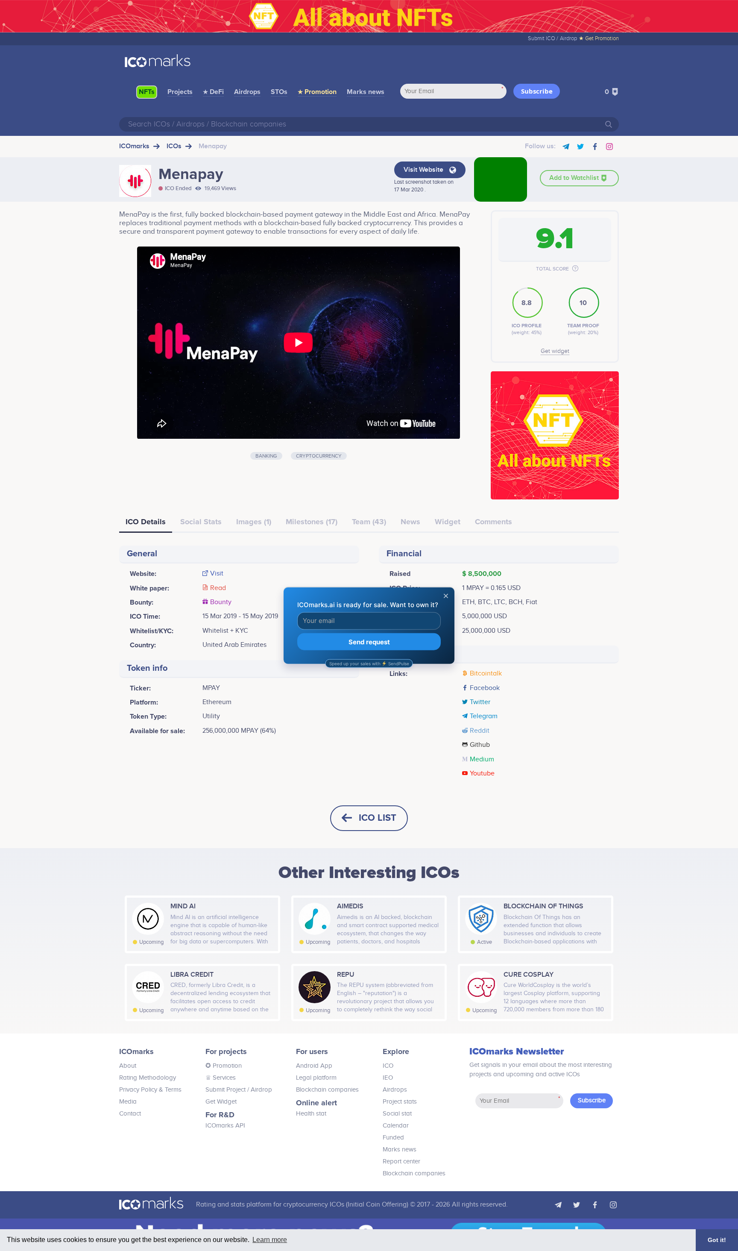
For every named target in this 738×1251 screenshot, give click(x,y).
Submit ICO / (543, 38)
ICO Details (146, 521)
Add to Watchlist (574, 178)
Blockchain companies (327, 1089)
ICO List (377, 818)
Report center (401, 1161)
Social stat (397, 1113)
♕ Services (220, 1077)
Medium (482, 760)
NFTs (147, 92)
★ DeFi (213, 92)
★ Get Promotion (599, 38)
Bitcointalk (486, 674)
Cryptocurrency (319, 456)
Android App (314, 1065)
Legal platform (316, 1077)
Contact (130, 1113)
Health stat (311, 1113)
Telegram (484, 716)
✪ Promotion (223, 1065)
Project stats (400, 1101)
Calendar (396, 1125)
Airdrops (247, 92)
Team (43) (369, 521)
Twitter (480, 702)
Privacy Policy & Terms (150, 1089)
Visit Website (424, 170)
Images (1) (253, 521)
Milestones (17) (311, 521)
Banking (266, 456)
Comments (493, 521)
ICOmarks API (225, 1125)
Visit (216, 574)
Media (128, 1101)
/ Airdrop (259, 1089)
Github (480, 745)
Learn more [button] (269, 1239)
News (410, 521)
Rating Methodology (147, 1077)
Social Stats (201, 521)
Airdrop (568, 38)
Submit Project (225, 1089)
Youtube (482, 774)
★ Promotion (317, 92)
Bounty (220, 602)
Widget (447, 521)
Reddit (479, 731)
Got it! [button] (717, 1239)
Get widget (555, 351)
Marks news (365, 92)
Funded (393, 1137)
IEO (388, 1077)
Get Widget (221, 1101)
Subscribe (537, 91)
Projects (180, 92)
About (127, 1065)
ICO (388, 1065)
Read (218, 588)
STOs (279, 92)
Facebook (485, 688)
